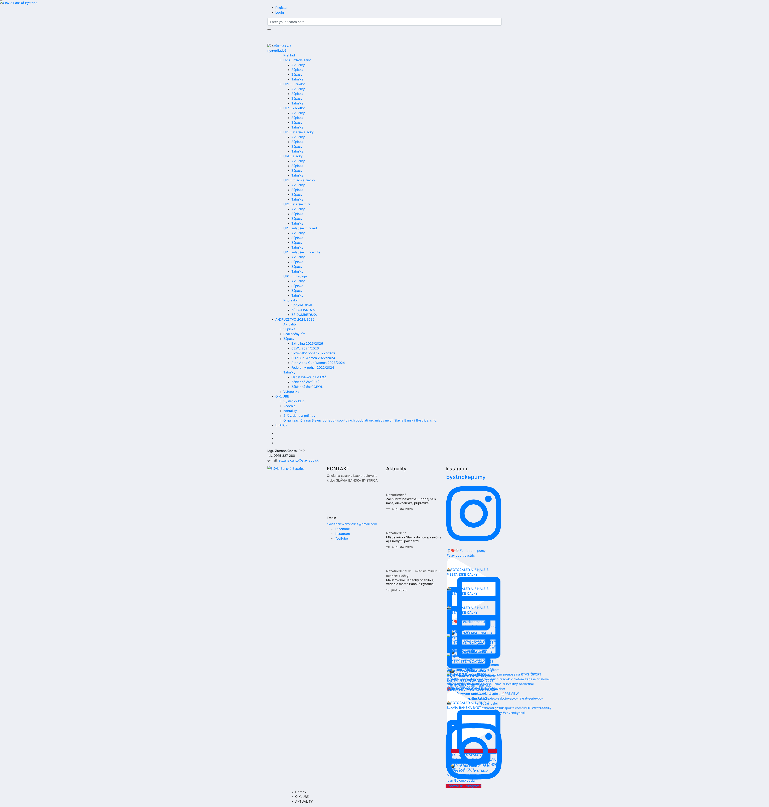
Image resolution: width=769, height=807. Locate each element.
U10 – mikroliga (295, 276)
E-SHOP (281, 425)
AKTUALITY (304, 801)
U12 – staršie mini (296, 204)
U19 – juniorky (294, 84)
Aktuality (298, 65)
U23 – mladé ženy (297, 60)
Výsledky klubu (294, 401)
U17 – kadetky (294, 108)
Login (279, 12)
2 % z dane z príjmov (299, 416)
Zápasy (296, 74)
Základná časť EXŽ (305, 382)
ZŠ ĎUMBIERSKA (304, 315)
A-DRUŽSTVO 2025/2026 (294, 319)
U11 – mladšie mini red (300, 228)
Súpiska (297, 70)
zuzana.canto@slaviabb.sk (299, 460)
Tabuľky (289, 372)
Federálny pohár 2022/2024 (312, 367)
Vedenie (289, 406)
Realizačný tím (294, 334)
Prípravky (290, 300)
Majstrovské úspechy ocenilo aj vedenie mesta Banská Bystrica (410, 582)
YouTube (341, 538)
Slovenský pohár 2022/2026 (313, 353)
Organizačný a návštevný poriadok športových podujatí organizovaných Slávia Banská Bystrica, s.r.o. (360, 420)
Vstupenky (291, 391)
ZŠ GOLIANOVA (303, 310)
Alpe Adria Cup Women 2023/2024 (318, 363)
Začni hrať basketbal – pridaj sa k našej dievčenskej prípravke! (411, 501)
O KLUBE (282, 396)
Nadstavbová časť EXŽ (308, 377)
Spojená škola (302, 305)
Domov (300, 792)
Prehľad (289, 55)
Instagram (342, 534)
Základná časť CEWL (307, 387)
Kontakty (290, 411)
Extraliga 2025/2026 (307, 343)
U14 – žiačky (293, 156)
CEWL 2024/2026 (305, 348)
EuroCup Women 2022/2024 (313, 358)
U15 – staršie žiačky (298, 132)
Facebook (342, 529)
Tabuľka (297, 79)
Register (281, 8)
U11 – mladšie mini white (301, 252)
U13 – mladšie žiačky (299, 180)
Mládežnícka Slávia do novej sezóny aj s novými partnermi (413, 539)
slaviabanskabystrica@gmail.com (352, 524)
